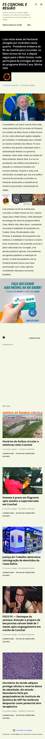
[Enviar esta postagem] (4, 338)
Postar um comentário (25, 453)
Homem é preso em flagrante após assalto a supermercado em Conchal (21, 501)
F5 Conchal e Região (15, 6)
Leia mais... (7, 456)
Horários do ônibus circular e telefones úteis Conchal (21, 443)
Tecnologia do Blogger (23, 730)
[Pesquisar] (36, 4)
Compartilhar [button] (34, 338)
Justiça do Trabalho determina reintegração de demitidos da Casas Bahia (21, 560)
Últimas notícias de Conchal (12, 25)
